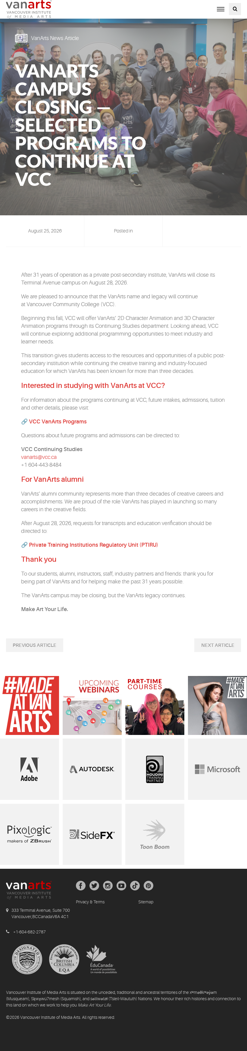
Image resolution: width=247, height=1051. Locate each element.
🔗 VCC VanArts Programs (54, 422)
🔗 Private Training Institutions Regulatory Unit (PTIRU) (89, 545)
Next (208, 645)
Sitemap (145, 901)
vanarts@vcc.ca (39, 457)
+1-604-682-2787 (29, 932)
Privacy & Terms (90, 901)
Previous (25, 645)
